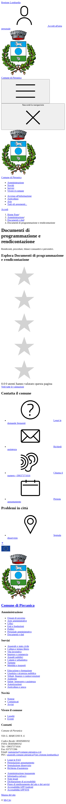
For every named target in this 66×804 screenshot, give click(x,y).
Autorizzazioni (14, 684)
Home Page (13, 214)
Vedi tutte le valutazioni (12, 386)
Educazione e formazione (19, 670)
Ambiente (12, 678)
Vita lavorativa (14, 651)
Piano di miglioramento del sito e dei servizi (28, 784)
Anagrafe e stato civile (18, 646)
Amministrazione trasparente (21, 773)
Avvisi (10, 704)
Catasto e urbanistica (17, 660)
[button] (15, 182)
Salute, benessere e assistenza (21, 681)
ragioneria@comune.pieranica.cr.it (24, 752)
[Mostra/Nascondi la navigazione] (25, 91)
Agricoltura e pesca (16, 687)
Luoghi (10, 716)
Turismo (11, 662)
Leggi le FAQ (14, 760)
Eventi (10, 719)
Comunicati (13, 701)
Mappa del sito (8, 795)
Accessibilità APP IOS (18, 789)
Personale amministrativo (19, 631)
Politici (10, 629)
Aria (9, 201)
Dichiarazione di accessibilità (21, 781)
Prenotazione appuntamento (20, 762)
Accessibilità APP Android (20, 787)
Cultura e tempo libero (18, 649)
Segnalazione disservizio (19, 765)
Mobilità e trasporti (16, 665)
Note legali (12, 779)
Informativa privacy (16, 776)
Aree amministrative (17, 620)
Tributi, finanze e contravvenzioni (23, 676)
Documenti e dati (15, 220)
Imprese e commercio (17, 654)
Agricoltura (12, 198)
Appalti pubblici (15, 657)
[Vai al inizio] (2, 543)
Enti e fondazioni (15, 626)
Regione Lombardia (11, 2)
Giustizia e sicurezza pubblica (21, 673)
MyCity (7, 800)
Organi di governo (16, 618)
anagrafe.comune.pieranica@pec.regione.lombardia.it (33, 754)
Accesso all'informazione (19, 196)
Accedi (4, 209)
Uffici (10, 623)
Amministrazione (15, 217)
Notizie (10, 699)
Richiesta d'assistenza (17, 768)
